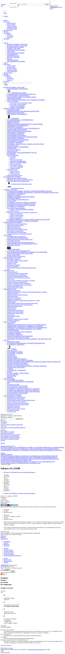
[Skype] (15, 505)
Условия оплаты (11, 23)
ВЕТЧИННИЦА (7, 463)
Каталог (6, 16)
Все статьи (3, 430)
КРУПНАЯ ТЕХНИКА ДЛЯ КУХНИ (17, 44)
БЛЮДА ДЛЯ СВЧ (38, 461)
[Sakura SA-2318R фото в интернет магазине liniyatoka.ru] (19, 472)
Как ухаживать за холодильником (10, 436)
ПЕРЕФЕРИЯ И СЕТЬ (13, 55)
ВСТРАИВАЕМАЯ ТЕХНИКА (15, 47)
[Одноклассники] (4, 505)
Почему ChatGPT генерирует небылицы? (12, 424)
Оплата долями (11, 24)
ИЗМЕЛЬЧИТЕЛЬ (16, 457)
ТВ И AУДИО (11, 51)
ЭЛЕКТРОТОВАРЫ (12, 60)
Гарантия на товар (12, 27)
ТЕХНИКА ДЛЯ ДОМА (13, 48)
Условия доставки (12, 26)
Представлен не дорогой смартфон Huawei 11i (13, 427)
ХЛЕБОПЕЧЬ (20, 459)
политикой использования (35, 649)
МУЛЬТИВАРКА (16, 456)
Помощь (3, 537)
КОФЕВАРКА (51, 459)
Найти (5, 84)
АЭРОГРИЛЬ (25, 456)
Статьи (6, 558)
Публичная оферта (12, 29)
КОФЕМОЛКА (12, 459)
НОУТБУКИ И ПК (12, 54)
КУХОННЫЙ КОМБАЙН (40, 459)
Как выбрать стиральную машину (10, 439)
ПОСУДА (9, 58)
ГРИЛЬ (25, 461)
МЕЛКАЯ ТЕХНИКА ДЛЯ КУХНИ (17, 45)
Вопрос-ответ (7, 559)
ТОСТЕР (10, 461)
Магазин (6, 31)
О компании (7, 33)
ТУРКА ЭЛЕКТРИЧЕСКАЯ (36, 457)
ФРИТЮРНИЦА (48, 457)
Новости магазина (7, 417)
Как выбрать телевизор (7, 433)
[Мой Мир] (6, 505)
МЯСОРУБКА (8, 456)
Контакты (6, 38)
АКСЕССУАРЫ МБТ (18, 463)
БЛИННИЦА (25, 457)
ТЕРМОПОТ (18, 460)
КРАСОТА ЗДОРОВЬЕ (13, 57)
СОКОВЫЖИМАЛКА (35, 456)
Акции (6, 20)
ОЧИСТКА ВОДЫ (29, 463)
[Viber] (10, 505)
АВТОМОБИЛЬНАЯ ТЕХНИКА (16, 61)
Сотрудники (10, 36)
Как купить (7, 21)
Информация (4, 538)
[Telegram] (17, 505)
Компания (3, 536)
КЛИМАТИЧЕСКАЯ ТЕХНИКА (16, 50)
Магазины (6, 545)
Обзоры (6, 562)
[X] (8, 505)
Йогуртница (37, 463)
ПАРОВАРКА (11, 460)
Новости (9, 34)
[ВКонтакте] (2, 505)
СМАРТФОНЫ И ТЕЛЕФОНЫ (15, 53)
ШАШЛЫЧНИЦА (18, 461)
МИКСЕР (49, 456)
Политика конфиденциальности (12, 555)
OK (2, 651)
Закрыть (13, 571)
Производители (8, 30)
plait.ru (11, 648)
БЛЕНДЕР (44, 456)
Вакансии (9, 37)
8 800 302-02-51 (5, 648)
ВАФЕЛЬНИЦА (28, 459)
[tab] (32, 497)
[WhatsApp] (13, 505)
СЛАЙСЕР (30, 461)
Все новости (4, 421)
